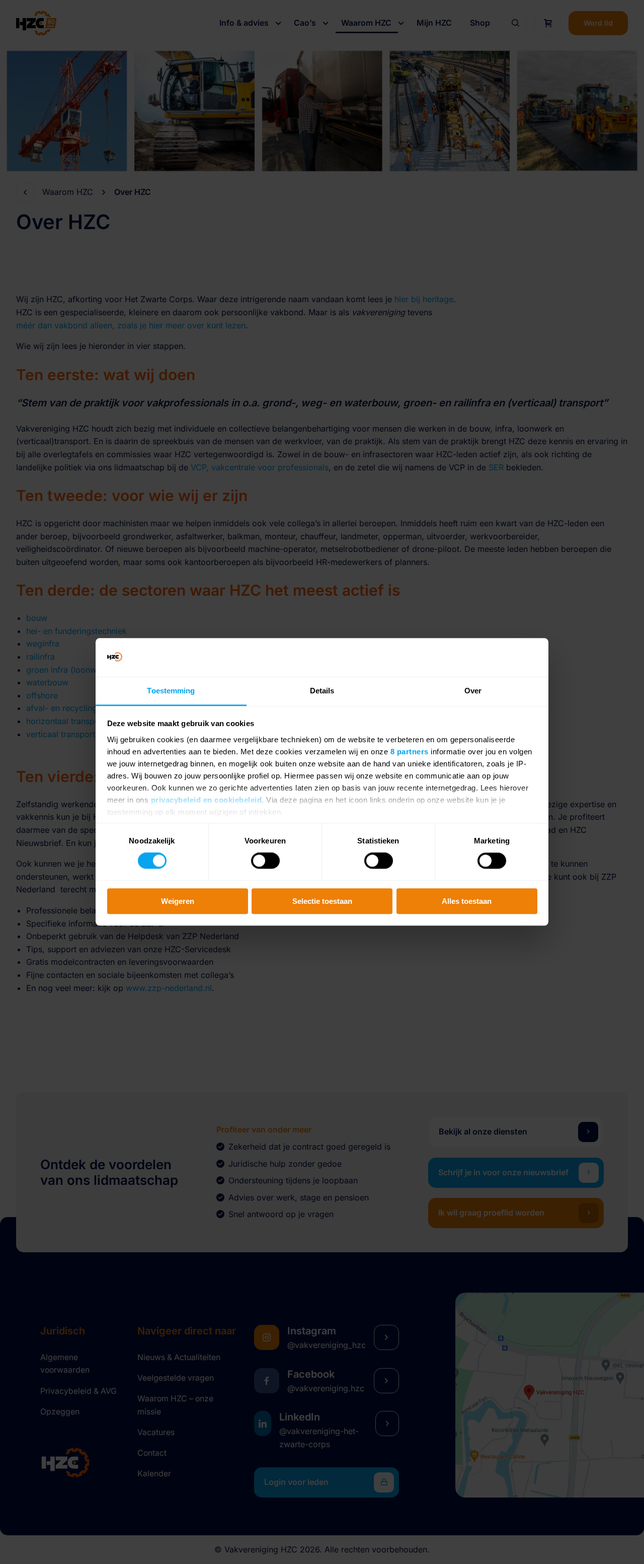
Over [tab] (472, 690)
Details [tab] (322, 690)
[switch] (265, 860)
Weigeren (177, 901)
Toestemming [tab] (171, 690)
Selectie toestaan (322, 901)
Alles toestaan (467, 901)
